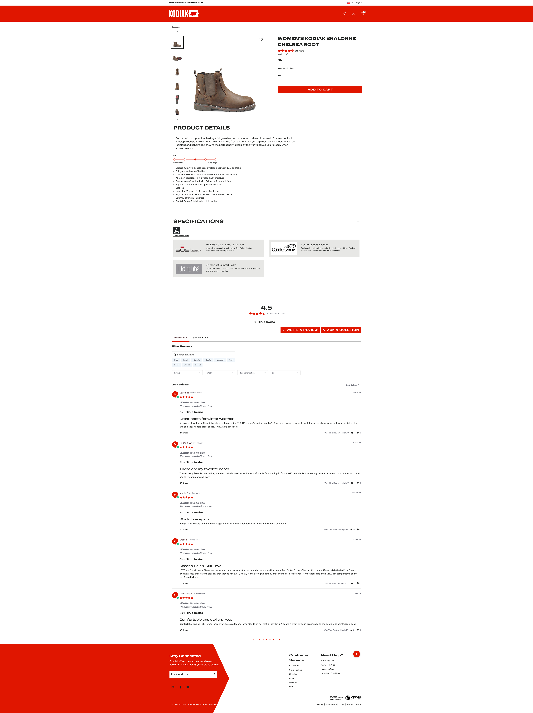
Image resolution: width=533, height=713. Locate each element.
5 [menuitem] (273, 639)
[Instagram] (173, 687)
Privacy (320, 705)
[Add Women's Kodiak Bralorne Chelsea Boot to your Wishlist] (261, 39)
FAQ (291, 687)
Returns (292, 678)
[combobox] (187, 372)
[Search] (345, 13)
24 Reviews (299, 51)
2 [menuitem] (263, 639)
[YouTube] (188, 687)
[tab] (300, 330)
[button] (353, 13)
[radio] (176, 360)
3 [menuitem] (266, 639)
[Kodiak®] (184, 14)
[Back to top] (356, 653)
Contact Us (294, 666)
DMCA (358, 705)
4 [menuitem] (270, 639)
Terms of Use (331, 705)
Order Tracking (295, 670)
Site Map (350, 705)
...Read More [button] (190, 577)
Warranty (293, 682)
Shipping (293, 674)
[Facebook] (180, 687)
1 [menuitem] (259, 639)
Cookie (341, 705)
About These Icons (181, 236)
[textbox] (360, 386)
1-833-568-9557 (328, 661)
